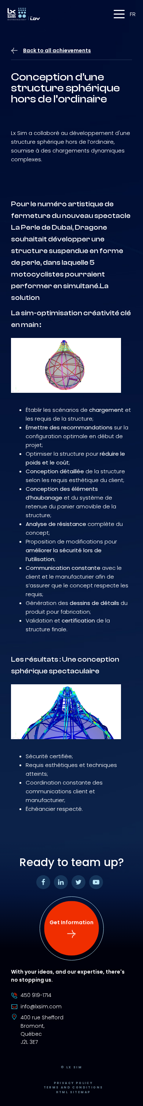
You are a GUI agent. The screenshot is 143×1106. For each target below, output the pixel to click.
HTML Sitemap (73, 1092)
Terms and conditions (73, 1088)
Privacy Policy (73, 1083)
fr (133, 14)
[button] (119, 14)
